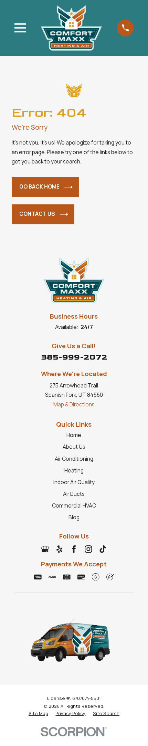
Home (73, 435)
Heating (74, 470)
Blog (74, 517)
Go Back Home (39, 186)
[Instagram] (88, 549)
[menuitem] (38, 713)
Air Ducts (74, 494)
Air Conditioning (74, 458)
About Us (74, 446)
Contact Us (37, 213)
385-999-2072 (74, 357)
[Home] (71, 28)
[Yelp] (59, 549)
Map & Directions (74, 404)
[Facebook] (74, 549)
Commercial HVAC (74, 505)
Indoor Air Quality (74, 482)
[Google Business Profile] (45, 549)
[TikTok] (103, 549)
